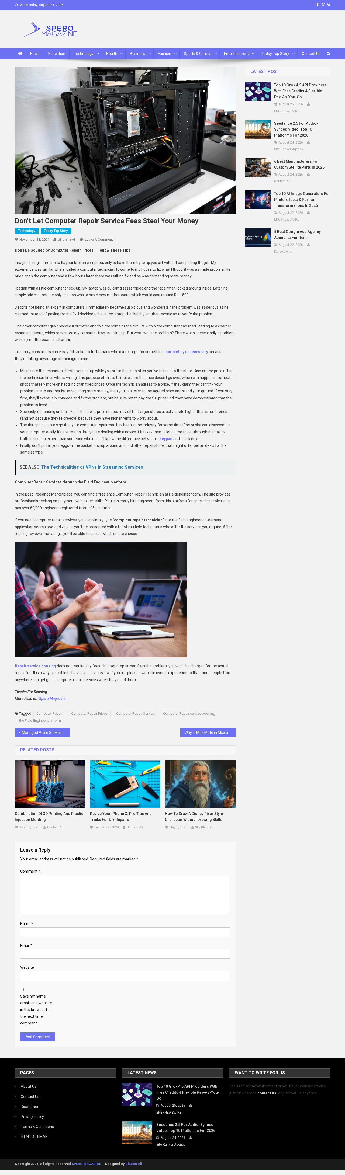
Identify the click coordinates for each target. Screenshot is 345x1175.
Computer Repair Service (135, 714)
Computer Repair (49, 714)
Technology (84, 53)
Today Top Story (275, 53)
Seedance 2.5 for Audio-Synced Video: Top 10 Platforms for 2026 (296, 129)
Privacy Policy (32, 1116)
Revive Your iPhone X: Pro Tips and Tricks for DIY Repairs (121, 816)
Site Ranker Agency (288, 149)
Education (56, 53)
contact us (266, 1093)
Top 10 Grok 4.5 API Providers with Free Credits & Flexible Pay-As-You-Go (300, 91)
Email (26, 945)
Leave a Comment (99, 240)
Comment (30, 871)
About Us (28, 1086)
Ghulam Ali (66, 239)
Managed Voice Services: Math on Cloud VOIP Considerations (46, 732)
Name (26, 924)
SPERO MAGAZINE (86, 1164)
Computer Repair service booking (189, 714)
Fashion (164, 53)
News (35, 53)
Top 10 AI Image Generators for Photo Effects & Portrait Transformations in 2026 (302, 199)
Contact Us (311, 53)
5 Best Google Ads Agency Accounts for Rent (297, 234)
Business (137, 53)
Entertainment (236, 53)
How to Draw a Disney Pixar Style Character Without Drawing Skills (194, 816)
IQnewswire (283, 251)
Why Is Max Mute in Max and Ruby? (210, 732)
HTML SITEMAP (34, 1136)
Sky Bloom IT (204, 827)
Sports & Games (197, 53)
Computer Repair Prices (89, 714)
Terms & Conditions (37, 1126)
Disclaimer (30, 1106)
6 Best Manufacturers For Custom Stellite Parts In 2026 (299, 164)
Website (27, 967)
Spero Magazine (51, 698)
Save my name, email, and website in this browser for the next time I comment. (36, 1010)
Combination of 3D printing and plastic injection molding (49, 816)
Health (111, 53)
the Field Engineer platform (40, 721)
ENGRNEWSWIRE (286, 111)
